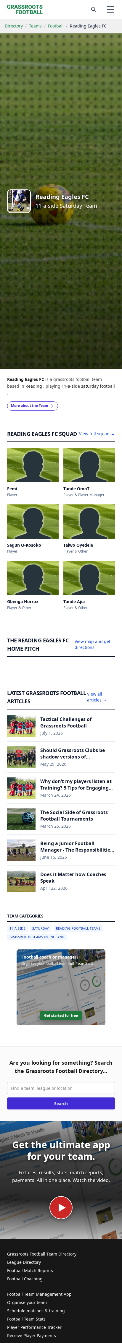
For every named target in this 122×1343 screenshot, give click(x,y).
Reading (34, 386)
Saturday (40, 928)
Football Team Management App (39, 1294)
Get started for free (61, 1015)
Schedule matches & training (36, 1310)
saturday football (98, 386)
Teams (35, 26)
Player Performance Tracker (34, 1327)
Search (61, 1103)
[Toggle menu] (110, 9)
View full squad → (97, 433)
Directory (14, 26)
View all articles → (97, 697)
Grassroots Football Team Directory (41, 1254)
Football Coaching (25, 1279)
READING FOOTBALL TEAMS (78, 928)
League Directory (24, 1262)
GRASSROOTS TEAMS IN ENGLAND (36, 937)
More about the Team (29, 405)
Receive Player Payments (31, 1335)
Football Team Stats (26, 1319)
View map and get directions (92, 644)
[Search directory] (93, 9)
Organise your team (27, 1302)
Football (56, 26)
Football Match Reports (30, 1270)
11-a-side (71, 386)
